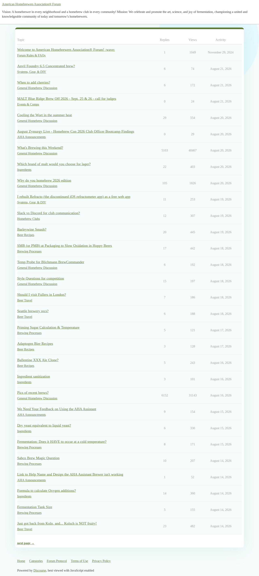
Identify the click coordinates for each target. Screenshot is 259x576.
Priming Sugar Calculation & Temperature (48, 327)
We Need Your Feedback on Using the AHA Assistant (56, 409)
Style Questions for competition (40, 278)
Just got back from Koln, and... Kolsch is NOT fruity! (57, 523)
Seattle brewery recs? (33, 311)
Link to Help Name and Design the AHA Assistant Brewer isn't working (70, 474)
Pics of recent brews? (33, 393)
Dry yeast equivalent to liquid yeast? (44, 425)
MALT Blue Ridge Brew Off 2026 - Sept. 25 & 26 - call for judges (66, 99)
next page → (25, 543)
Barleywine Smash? (31, 229)
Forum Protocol (57, 561)
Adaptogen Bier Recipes (35, 344)
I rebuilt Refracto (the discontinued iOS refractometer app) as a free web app (73, 197)
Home (21, 561)
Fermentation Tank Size (34, 507)
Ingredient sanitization (33, 376)
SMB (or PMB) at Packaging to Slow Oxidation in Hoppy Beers (64, 246)
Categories (36, 561)
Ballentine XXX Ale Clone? (37, 360)
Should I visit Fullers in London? (41, 295)
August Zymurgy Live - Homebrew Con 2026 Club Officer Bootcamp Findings (75, 131)
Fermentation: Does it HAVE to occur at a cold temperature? (61, 442)
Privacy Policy (101, 561)
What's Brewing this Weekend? (40, 148)
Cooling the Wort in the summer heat (44, 115)
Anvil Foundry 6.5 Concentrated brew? (46, 66)
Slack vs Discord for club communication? (48, 213)
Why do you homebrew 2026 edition (44, 180)
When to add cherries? (33, 82)
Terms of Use (79, 561)
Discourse (39, 570)
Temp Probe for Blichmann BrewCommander (50, 262)
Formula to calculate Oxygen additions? (46, 491)
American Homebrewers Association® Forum (31, 4)
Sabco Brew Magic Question (38, 458)
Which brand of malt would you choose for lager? (54, 164)
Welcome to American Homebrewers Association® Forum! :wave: (66, 50)
